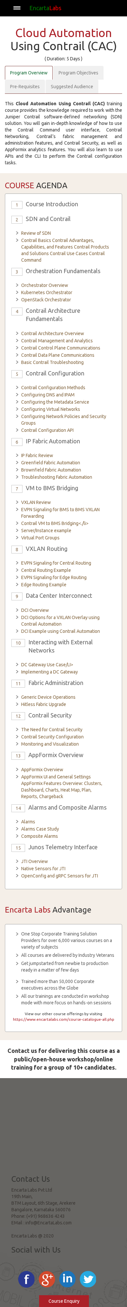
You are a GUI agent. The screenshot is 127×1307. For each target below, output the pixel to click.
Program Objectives (78, 72)
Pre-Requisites (25, 86)
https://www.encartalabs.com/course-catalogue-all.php (63, 1019)
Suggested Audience (72, 86)
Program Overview (29, 72)
